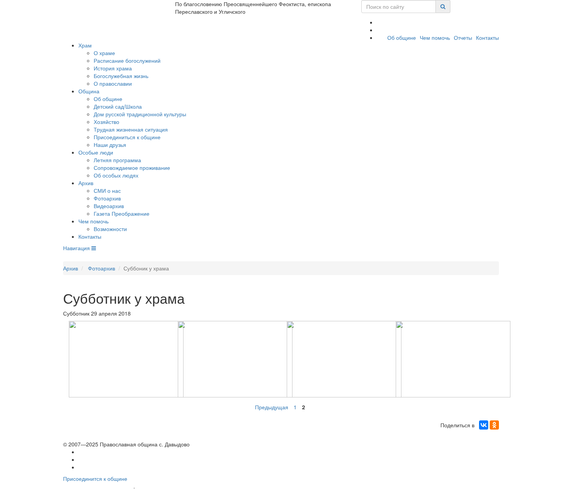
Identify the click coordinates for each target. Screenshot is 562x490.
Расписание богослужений (127, 60)
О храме (104, 53)
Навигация (77, 248)
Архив (85, 183)
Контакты (487, 37)
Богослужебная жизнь (121, 76)
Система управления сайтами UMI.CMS (179, 486)
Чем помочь (435, 37)
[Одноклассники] (494, 425)
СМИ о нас (107, 190)
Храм (85, 45)
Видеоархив (109, 206)
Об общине (401, 37)
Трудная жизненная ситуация (131, 129)
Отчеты (463, 37)
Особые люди (95, 152)
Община (88, 91)
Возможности (110, 229)
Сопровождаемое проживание (132, 167)
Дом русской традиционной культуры (140, 114)
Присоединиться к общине (127, 137)
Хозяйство (106, 121)
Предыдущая (271, 407)
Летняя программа (117, 160)
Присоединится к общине (95, 478)
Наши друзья (110, 144)
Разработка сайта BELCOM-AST (98, 486)
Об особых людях (116, 175)
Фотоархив (107, 198)
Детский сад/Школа (118, 106)
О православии (113, 83)
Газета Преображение (121, 213)
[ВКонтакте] (483, 425)
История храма (113, 68)
